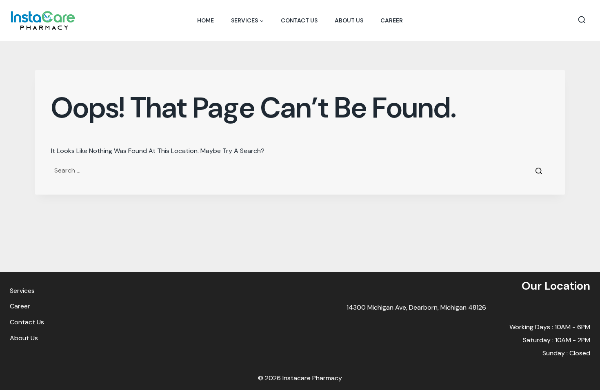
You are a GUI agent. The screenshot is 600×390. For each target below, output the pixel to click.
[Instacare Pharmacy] (43, 20)
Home (205, 20)
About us (349, 20)
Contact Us (299, 20)
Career (391, 20)
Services (22, 290)
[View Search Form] (582, 20)
